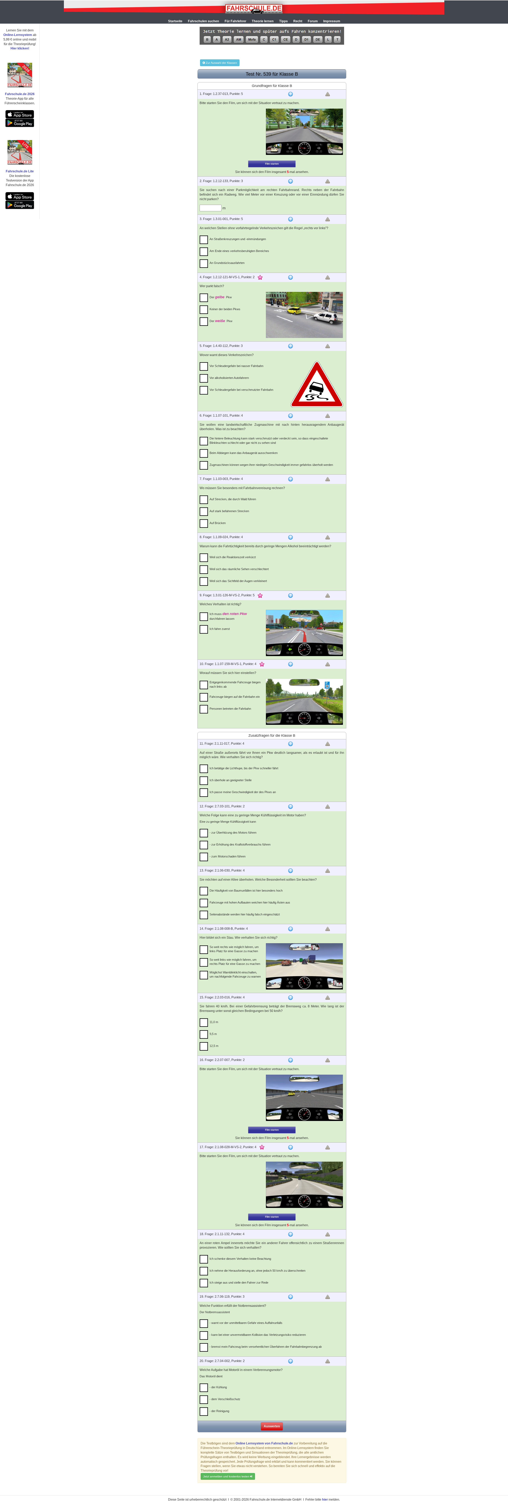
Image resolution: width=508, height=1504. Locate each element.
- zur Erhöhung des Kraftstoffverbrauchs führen (240, 844)
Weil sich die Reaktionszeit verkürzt (233, 557)
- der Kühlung (218, 1387)
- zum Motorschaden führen (227, 856)
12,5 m (214, 1045)
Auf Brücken (218, 523)
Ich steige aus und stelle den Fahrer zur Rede (239, 1282)
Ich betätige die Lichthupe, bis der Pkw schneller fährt (244, 768)
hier (325, 1499)
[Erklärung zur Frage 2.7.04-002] (290, 1361)
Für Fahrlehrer (235, 21)
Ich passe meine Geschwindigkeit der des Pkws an (243, 792)
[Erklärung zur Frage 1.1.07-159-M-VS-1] (290, 664)
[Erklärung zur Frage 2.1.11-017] (290, 743)
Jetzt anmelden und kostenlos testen (226, 1476)
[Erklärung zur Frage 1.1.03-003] (290, 479)
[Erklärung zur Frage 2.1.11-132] (290, 1234)
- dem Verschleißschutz (225, 1399)
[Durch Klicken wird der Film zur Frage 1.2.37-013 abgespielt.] (304, 132)
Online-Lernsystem (17, 35)
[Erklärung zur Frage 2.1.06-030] (290, 870)
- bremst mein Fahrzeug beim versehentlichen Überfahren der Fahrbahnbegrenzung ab (266, 1346)
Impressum (331, 21)
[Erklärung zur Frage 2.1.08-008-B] (290, 929)
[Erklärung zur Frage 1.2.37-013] (290, 94)
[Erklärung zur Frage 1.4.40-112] (290, 346)
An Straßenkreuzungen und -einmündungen (238, 239)
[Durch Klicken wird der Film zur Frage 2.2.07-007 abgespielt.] (304, 1098)
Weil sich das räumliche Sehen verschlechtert (239, 569)
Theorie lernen (263, 21)
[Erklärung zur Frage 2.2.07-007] (290, 1060)
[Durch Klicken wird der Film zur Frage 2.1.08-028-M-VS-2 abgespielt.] (304, 1185)
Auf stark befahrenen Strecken (229, 511)
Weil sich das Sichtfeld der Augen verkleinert (238, 581)
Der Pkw (221, 297)
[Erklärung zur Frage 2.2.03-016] (290, 997)
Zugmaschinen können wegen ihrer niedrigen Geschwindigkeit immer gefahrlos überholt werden (271, 464)
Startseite (175, 21)
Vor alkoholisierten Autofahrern (229, 377)
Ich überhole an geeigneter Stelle (231, 780)
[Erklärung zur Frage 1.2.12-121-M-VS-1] (290, 277)
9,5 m (213, 1034)
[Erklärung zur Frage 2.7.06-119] (290, 1296)
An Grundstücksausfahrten (227, 263)
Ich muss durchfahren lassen (228, 616)
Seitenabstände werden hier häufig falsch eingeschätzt (245, 914)
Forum (313, 21)
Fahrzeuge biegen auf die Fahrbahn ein (235, 696)
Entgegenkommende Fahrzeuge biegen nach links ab (235, 684)
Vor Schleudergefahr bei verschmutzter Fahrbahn (241, 389)
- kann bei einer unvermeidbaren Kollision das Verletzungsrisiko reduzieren (258, 1334)
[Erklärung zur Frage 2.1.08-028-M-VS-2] (290, 1147)
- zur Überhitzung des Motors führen (233, 832)
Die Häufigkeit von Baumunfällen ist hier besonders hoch (246, 890)
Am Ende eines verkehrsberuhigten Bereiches (239, 251)
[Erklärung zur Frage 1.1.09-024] (290, 537)
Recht (297, 21)
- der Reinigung (219, 1411)
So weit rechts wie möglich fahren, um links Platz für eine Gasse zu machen (234, 949)
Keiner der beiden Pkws (225, 309)
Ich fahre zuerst (220, 628)
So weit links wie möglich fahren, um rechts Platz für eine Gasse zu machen (235, 961)
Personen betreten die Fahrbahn (230, 708)
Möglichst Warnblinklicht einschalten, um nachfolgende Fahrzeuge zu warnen (235, 974)
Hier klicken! (20, 48)
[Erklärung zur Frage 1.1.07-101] (290, 415)
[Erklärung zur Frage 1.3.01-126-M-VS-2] (290, 595)
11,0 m (214, 1022)
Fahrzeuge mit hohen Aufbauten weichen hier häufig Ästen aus (250, 902)
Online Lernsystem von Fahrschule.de (264, 1443)
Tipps (283, 21)
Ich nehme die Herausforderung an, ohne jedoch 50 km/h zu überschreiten (257, 1270)
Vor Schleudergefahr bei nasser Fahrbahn (236, 366)
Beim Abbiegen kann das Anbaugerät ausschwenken (244, 453)
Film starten (272, 163)
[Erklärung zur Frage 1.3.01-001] (290, 219)
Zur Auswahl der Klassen (221, 62)
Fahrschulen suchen (203, 21)
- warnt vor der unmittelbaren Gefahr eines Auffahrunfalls (246, 1322)
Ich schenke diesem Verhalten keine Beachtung (240, 1258)
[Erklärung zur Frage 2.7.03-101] (290, 806)
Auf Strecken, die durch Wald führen (233, 499)
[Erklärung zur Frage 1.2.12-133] (290, 181)
